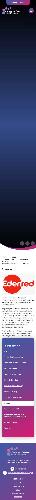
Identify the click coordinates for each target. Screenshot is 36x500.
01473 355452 (21, 469)
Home (4, 257)
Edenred (26, 264)
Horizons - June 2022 (9, 264)
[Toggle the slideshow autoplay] (33, 243)
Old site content (8, 259)
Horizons (5, 261)
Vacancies (18, 497)
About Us (18, 483)
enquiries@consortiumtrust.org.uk (20, 473)
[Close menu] (31, 11)
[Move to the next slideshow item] (27, 243)
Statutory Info (18, 486)
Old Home (24, 259)
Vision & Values (18, 493)
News (18, 490)
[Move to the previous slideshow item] (22, 243)
